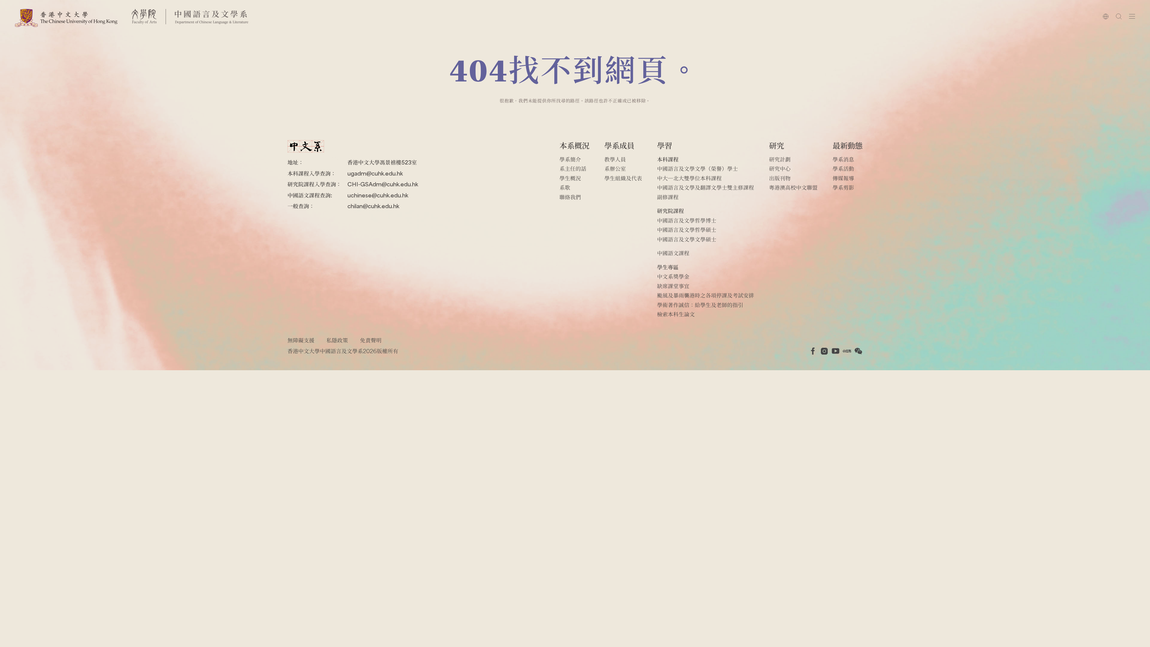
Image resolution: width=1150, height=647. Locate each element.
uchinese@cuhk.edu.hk (377, 195)
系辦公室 (615, 168)
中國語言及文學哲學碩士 (686, 229)
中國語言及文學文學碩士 (686, 239)
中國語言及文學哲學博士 (686, 220)
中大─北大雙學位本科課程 (689, 178)
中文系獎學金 (673, 276)
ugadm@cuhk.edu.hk (375, 173)
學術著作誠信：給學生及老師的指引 (700, 304)
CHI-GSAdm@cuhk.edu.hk (382, 184)
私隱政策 (337, 340)
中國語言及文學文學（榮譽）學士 (697, 168)
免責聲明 (371, 340)
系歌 (564, 187)
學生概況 (570, 178)
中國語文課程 (673, 253)
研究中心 (780, 168)
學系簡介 (570, 159)
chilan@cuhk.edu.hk (373, 205)
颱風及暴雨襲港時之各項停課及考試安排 (705, 295)
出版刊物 (780, 178)
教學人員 (615, 159)
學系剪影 (843, 187)
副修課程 (668, 197)
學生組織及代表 (623, 178)
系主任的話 (572, 168)
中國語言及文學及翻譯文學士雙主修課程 (705, 187)
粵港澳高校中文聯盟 (793, 187)
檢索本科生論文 (676, 314)
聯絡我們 (570, 197)
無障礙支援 (301, 340)
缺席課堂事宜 (673, 285)
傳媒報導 (843, 178)
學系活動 (843, 168)
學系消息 (843, 159)
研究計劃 (780, 159)
